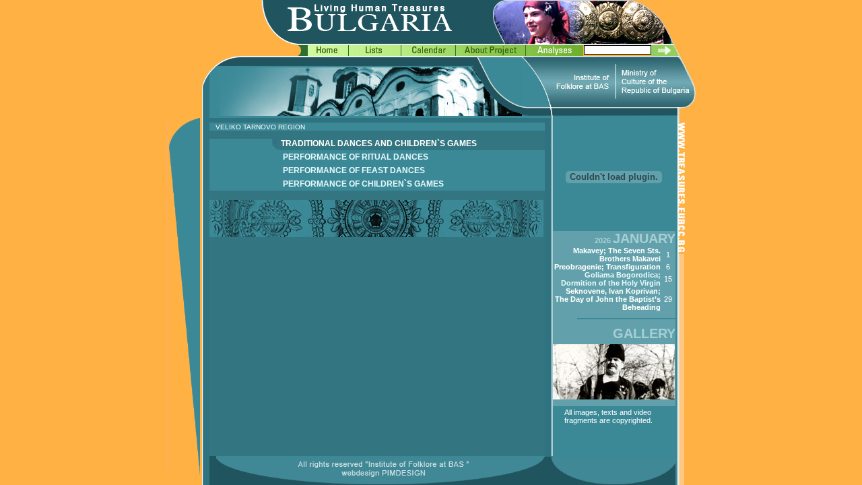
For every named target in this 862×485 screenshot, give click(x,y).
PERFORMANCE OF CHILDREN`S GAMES (363, 184)
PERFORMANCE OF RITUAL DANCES (355, 157)
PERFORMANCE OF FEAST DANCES (354, 170)
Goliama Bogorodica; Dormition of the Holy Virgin (611, 279)
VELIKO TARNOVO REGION (260, 127)
